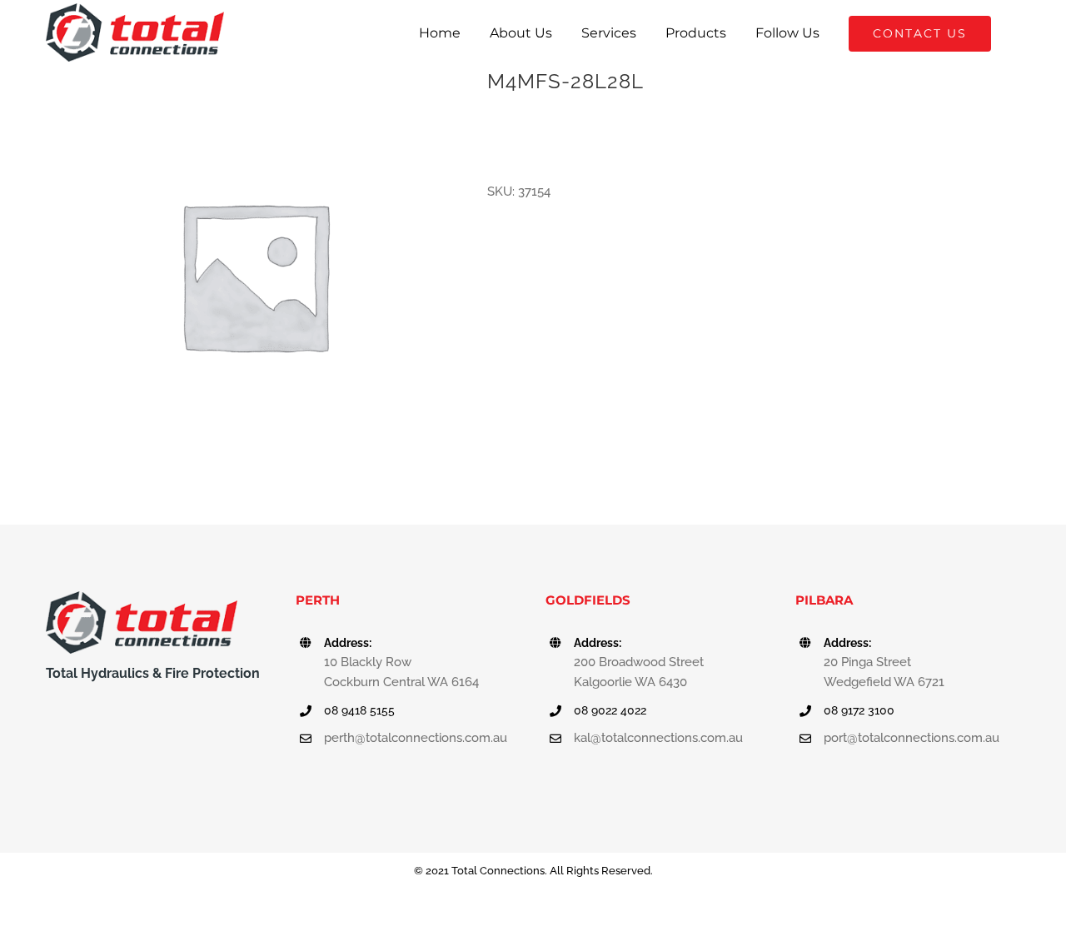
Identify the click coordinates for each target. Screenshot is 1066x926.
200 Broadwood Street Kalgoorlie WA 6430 (639, 672)
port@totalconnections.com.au (911, 737)
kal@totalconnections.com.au (658, 737)
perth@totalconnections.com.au (415, 737)
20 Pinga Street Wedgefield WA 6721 (884, 672)
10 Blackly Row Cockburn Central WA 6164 (401, 672)
